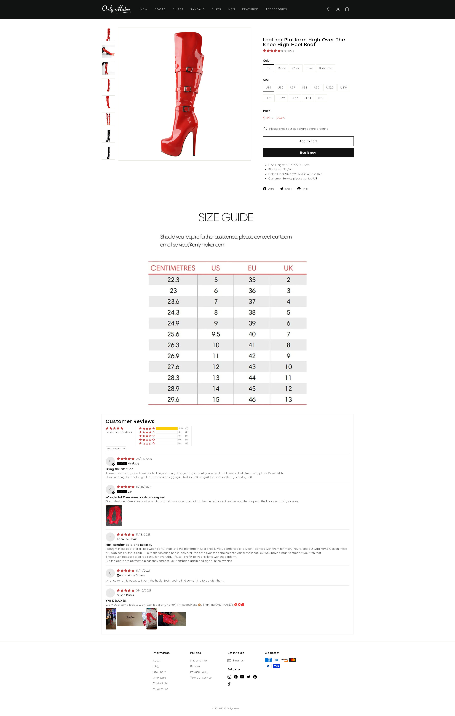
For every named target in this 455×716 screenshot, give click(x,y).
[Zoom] (184, 94)
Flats (216, 9)
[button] (272, 50)
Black (281, 68)
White (296, 68)
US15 (321, 98)
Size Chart (159, 672)
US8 (304, 87)
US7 (292, 87)
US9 (316, 87)
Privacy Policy (199, 672)
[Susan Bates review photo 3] (151, 618)
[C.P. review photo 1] (114, 515)
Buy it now (308, 152)
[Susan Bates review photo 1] (111, 618)
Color (267, 60)
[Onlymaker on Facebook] (236, 676)
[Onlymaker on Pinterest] (255, 676)
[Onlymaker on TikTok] (229, 683)
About (156, 660)
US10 (343, 87)
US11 (269, 98)
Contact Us (160, 683)
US (315, 178)
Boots (160, 9)
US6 (280, 87)
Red (268, 68)
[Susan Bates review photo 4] (172, 618)
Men (231, 9)
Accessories (276, 9)
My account (160, 689)
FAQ (156, 666)
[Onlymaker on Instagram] (229, 676)
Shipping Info (198, 660)
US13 (295, 98)
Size (266, 80)
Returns (195, 666)
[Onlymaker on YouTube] (242, 676)
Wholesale (159, 677)
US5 (268, 87)
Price (267, 111)
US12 (282, 98)
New (144, 9)
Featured (250, 9)
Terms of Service (201, 677)
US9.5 (330, 87)
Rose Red (325, 68)
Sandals (197, 9)
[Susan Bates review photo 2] (131, 618)
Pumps (178, 9)
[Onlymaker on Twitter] (248, 676)
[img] (126, 459)
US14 (308, 98)
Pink (309, 68)
